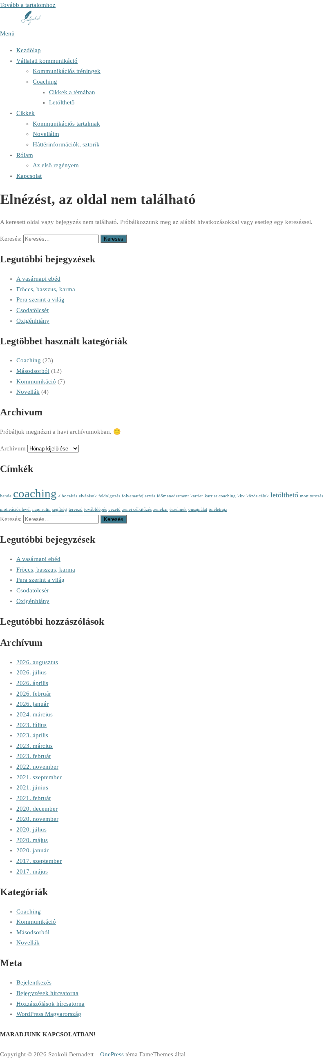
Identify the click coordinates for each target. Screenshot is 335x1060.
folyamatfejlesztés (138, 496)
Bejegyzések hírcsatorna (47, 993)
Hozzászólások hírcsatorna (50, 1003)
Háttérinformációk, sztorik (66, 144)
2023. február (33, 756)
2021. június (32, 787)
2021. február (33, 798)
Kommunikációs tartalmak (66, 123)
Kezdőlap (28, 50)
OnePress (112, 1054)
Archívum (13, 448)
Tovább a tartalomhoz (28, 5)
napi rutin (41, 509)
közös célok (257, 496)
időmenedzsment (173, 496)
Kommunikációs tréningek (66, 71)
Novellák (28, 391)
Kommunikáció (36, 381)
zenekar (160, 509)
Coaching (45, 81)
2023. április (32, 735)
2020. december (37, 808)
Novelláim (46, 134)
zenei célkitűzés (137, 509)
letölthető (284, 495)
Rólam (24, 155)
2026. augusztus (37, 662)
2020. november (37, 819)
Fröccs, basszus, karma (45, 289)
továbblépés (95, 509)
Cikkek (25, 113)
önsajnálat (197, 509)
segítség (59, 509)
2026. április (32, 683)
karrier (196, 496)
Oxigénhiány (32, 320)
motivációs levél (15, 509)
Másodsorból (32, 371)
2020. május (32, 840)
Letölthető (62, 102)
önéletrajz (218, 509)
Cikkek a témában (72, 92)
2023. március (34, 746)
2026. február (33, 693)
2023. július (31, 725)
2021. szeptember (39, 777)
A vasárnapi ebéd (38, 278)
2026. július (31, 672)
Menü (7, 33)
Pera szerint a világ (40, 299)
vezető (114, 509)
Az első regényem (56, 165)
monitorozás (311, 496)
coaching (35, 493)
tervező (76, 509)
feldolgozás (109, 496)
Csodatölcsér (32, 310)
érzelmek (178, 509)
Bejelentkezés (33, 982)
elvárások (88, 496)
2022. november (37, 766)
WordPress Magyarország (48, 1014)
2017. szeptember (39, 861)
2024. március (34, 714)
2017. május (32, 871)
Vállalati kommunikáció (47, 61)
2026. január (32, 704)
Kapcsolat (29, 176)
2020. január (32, 850)
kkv (241, 496)
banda (5, 496)
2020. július (31, 829)
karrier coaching (220, 496)
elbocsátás (67, 496)
